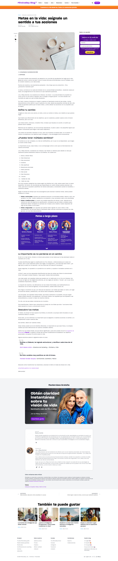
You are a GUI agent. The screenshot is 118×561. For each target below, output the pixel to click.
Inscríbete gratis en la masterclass (28, 368)
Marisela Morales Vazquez (28, 358)
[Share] (15, 36)
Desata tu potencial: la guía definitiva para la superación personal (89, 524)
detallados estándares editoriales (36, 481)
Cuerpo (46, 2)
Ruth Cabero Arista (26, 347)
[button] (92, 3)
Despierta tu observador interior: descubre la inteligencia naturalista (69, 524)
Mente (40, 2)
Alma (52, 2)
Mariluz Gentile (21, 26)
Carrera (67, 2)
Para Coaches (74, 2)
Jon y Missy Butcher (33, 26)
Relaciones (59, 2)
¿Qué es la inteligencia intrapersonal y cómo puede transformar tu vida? (47, 524)
